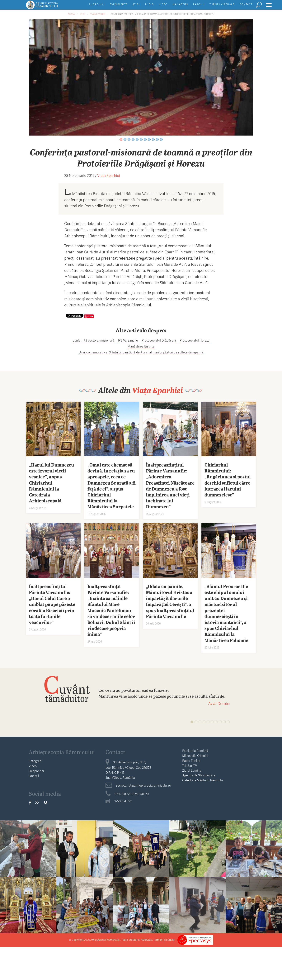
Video (163, 4)
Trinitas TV (189, 765)
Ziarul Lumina (191, 770)
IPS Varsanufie (128, 340)
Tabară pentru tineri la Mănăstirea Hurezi (141, 906)
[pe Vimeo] (45, 802)
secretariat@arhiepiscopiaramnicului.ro (143, 785)
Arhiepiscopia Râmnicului (62, 752)
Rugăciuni (97, 4)
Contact (246, 4)
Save (90, 316)
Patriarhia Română (195, 750)
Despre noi (36, 771)
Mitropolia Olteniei (195, 755)
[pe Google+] (37, 802)
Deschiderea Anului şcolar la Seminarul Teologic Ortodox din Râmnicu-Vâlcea (85, 856)
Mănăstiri (180, 4)
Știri (136, 4)
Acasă (71, 13)
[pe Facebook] (30, 802)
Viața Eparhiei (97, 13)
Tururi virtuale (222, 4)
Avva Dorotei (219, 703)
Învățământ (85, 839)
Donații (34, 776)
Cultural (28, 896)
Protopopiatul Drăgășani (159, 340)
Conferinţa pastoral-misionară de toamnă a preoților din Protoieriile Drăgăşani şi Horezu (162, 13)
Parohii (198, 4)
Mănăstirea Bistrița (141, 346)
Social (28, 839)
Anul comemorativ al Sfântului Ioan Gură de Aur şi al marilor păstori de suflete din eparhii (141, 352)
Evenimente (119, 4)
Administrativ (141, 839)
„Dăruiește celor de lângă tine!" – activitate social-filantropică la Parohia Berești (197, 912)
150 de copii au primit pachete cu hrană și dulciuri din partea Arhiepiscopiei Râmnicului (28, 859)
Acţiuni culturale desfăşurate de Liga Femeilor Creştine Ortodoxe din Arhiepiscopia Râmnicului (253, 918)
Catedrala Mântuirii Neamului (202, 780)
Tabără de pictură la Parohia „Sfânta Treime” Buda (254, 853)
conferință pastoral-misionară (93, 340)
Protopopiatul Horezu (194, 340)
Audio (149, 4)
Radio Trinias (191, 760)
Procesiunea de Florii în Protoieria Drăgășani (141, 850)
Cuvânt (66, 688)
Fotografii (35, 761)
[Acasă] (50, 6)
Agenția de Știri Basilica (198, 775)
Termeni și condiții (164, 939)
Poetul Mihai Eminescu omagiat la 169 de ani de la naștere (28, 909)
